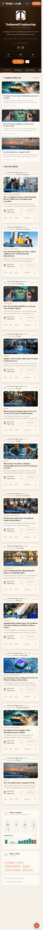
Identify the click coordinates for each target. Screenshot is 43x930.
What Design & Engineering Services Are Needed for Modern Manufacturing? (20, 412)
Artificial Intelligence (12, 194)
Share (28, 218)
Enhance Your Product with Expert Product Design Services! (21, 360)
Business (7, 620)
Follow (19, 62)
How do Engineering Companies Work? (19, 783)
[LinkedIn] (22, 47)
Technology (8, 303)
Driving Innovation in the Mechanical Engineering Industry (18, 519)
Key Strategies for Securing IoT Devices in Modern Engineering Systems (21, 679)
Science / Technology (11, 515)
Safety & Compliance (11, 249)
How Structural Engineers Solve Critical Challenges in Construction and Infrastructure (20, 254)
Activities (7, 70)
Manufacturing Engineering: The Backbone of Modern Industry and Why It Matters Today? (21, 625)
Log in (27, 3)
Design (6, 356)
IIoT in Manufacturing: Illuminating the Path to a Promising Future (19, 572)
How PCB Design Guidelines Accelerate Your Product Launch (20, 307)
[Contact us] (36, 925)
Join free (36, 3)
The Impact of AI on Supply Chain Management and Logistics (17, 731)
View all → (36, 78)
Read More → (32, 210)
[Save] (35, 218)
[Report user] (27, 61)
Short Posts (30, 70)
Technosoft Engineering (10, 211)
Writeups (18, 70)
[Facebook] (18, 47)
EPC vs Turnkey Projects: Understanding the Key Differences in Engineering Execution (20, 199)
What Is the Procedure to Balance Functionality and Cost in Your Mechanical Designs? (20, 466)
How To (6, 780)
